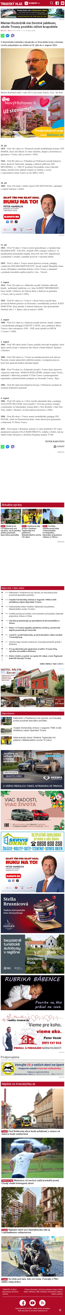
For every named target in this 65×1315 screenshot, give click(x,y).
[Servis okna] (32, 842)
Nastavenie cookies (55, 1292)
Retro (10, 30)
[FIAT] (32, 810)
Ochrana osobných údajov (48, 1289)
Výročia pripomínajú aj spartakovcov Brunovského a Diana (34, 621)
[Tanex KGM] (32, 769)
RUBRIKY (34, 3)
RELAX (3, 30)
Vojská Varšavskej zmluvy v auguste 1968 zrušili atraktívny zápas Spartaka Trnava (32, 600)
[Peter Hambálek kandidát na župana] (32, 213)
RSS (38, 1292)
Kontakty (44, 1292)
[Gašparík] (32, 913)
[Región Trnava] (32, 954)
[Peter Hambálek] (32, 872)
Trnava (4, 1131)
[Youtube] (62, 3)
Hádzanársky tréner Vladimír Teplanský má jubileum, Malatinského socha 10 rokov (31, 531)
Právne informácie (30, 1289)
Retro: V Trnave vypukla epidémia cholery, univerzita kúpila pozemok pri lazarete (34, 628)
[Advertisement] (26, 475)
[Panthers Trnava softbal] (32, 1069)
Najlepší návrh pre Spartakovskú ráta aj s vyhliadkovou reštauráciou (25, 1231)
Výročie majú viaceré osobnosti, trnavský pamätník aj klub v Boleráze (35, 643)
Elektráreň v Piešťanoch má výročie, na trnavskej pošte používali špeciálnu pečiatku (11, 530)
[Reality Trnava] (32, 1031)
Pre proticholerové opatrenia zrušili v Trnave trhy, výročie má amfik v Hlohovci (33, 650)
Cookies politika (57, 1294)
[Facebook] (57, 3)
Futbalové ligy (7, 1181)
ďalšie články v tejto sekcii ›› (52, 664)
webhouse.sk (42, 1311)
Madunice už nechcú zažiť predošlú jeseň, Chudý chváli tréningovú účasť (30, 1182)
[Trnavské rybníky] (32, 13)
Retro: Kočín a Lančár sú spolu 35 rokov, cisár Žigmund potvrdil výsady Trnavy (35, 657)
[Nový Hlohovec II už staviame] (32, 117)
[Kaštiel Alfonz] (32, 688)
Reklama (32, 1292)
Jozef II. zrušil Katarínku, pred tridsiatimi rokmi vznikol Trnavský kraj (35, 636)
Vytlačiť (60, 446)
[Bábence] (32, 992)
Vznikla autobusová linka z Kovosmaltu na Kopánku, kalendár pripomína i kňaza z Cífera (52, 531)
